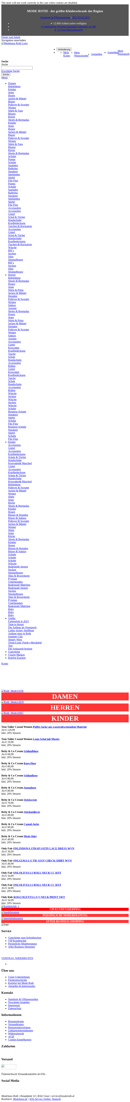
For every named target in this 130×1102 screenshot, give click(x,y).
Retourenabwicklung (19, 1027)
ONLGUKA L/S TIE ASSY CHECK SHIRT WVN (42, 860)
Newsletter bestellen (19, 1002)
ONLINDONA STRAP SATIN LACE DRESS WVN (43, 848)
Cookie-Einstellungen (19, 1039)
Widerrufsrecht (16, 1033)
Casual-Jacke (31, 824)
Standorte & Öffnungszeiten (55, 17)
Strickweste (30, 799)
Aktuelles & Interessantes (21, 986)
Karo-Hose (30, 763)
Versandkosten (16, 1024)
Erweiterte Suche (10, 71)
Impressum (14, 1005)
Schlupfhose (31, 775)
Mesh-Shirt (30, 836)
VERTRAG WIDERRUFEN (17, 958)
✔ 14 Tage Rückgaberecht (68, 29)
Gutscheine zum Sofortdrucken (24, 937)
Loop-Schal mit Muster (46, 739)
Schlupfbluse (31, 751)
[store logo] (14, 43)
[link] (64, 49)
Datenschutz (14, 1008)
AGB (11, 1036)
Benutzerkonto (16, 1021)
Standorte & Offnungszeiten (23, 999)
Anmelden (96, 54)
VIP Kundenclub (17, 940)
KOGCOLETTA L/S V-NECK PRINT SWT (39, 897)
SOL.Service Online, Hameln (45, 1099)
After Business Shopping (21, 946)
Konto (4, 663)
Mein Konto (66, 54)
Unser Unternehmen (19, 977)
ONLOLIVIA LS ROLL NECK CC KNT (37, 872)
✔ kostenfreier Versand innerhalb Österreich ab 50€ (68, 26)
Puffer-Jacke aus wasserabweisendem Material (59, 726)
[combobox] (17, 68)
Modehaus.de (20, 1099)
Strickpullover (32, 812)
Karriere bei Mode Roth (21, 983)
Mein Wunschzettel (81, 54)
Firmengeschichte (17, 980)
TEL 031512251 (81, 17)
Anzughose (30, 787)
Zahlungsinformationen (20, 1030)
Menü (4, 77)
